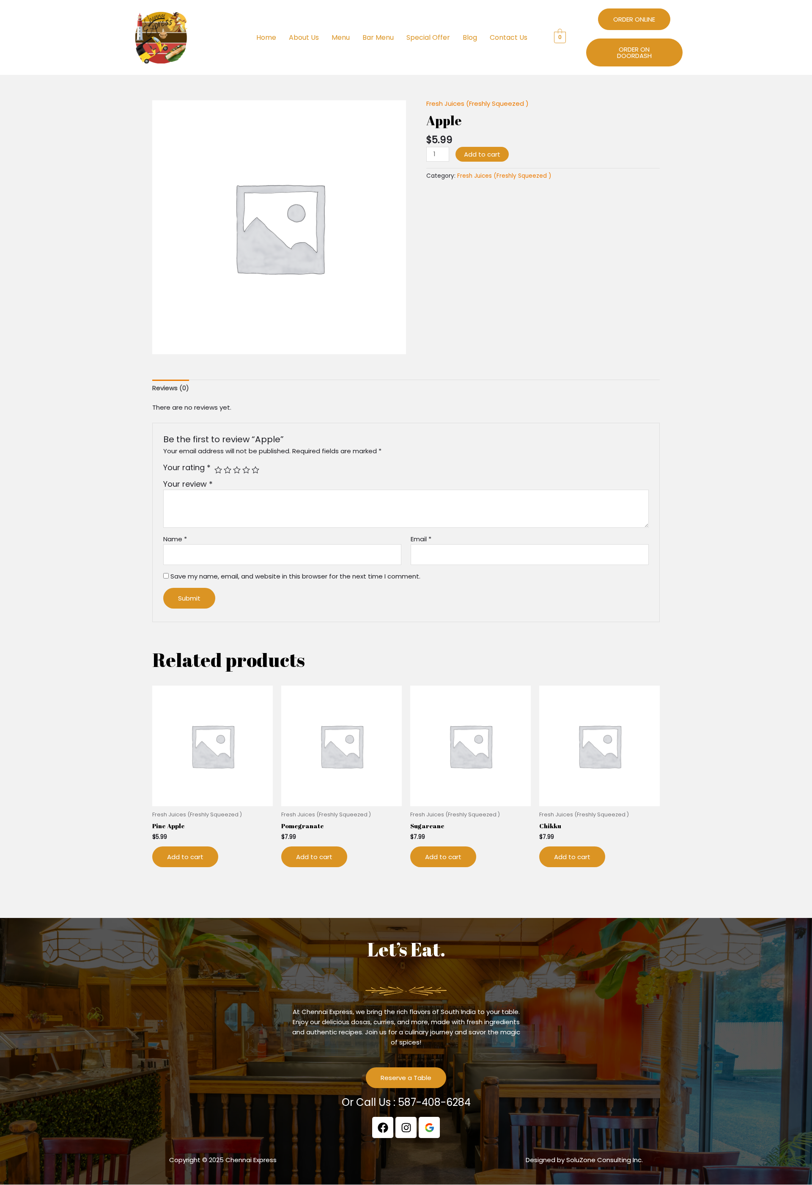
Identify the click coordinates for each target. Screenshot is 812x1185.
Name (175, 539)
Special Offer (428, 37)
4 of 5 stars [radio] (246, 470)
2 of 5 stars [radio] (227, 470)
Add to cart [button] (185, 856)
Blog (470, 37)
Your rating (187, 468)
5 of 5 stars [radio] (255, 470)
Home (266, 37)
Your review (188, 484)
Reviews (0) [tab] (170, 387)
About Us (304, 37)
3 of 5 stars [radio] (237, 470)
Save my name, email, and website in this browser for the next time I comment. (295, 576)
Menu (341, 37)
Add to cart (482, 154)
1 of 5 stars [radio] (218, 470)
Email (421, 539)
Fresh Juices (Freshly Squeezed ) (477, 103)
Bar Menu (378, 37)
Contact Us (508, 37)
